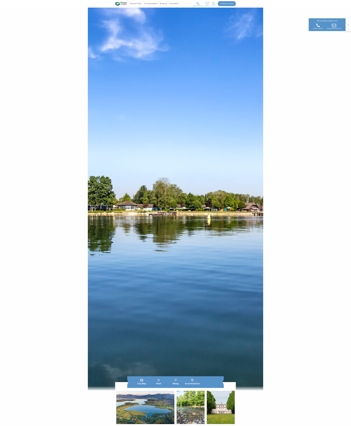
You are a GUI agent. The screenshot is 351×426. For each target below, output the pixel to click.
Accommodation (150, 3)
